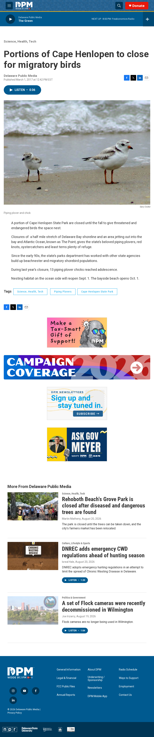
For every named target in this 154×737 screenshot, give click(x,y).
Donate (138, 6)
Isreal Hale (68, 561)
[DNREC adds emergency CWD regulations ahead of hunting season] (33, 556)
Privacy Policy (15, 713)
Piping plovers (63, 291)
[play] (10, 19)
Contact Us (125, 695)
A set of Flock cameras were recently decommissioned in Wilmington (103, 606)
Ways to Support (128, 678)
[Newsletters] (77, 403)
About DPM (94, 669)
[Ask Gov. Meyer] (77, 444)
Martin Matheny (71, 518)
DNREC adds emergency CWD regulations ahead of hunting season (103, 552)
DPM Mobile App (97, 696)
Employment (126, 686)
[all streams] (148, 19)
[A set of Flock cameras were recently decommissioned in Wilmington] (33, 610)
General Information (69, 669)
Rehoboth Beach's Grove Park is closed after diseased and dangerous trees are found (103, 506)
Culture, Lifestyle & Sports (76, 543)
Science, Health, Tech (20, 41)
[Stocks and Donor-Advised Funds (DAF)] (77, 332)
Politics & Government (73, 597)
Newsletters (95, 687)
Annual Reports (66, 695)
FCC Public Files (66, 686)
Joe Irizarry (68, 616)
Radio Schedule (128, 669)
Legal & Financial (66, 678)
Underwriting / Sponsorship (96, 679)
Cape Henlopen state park (97, 291)
